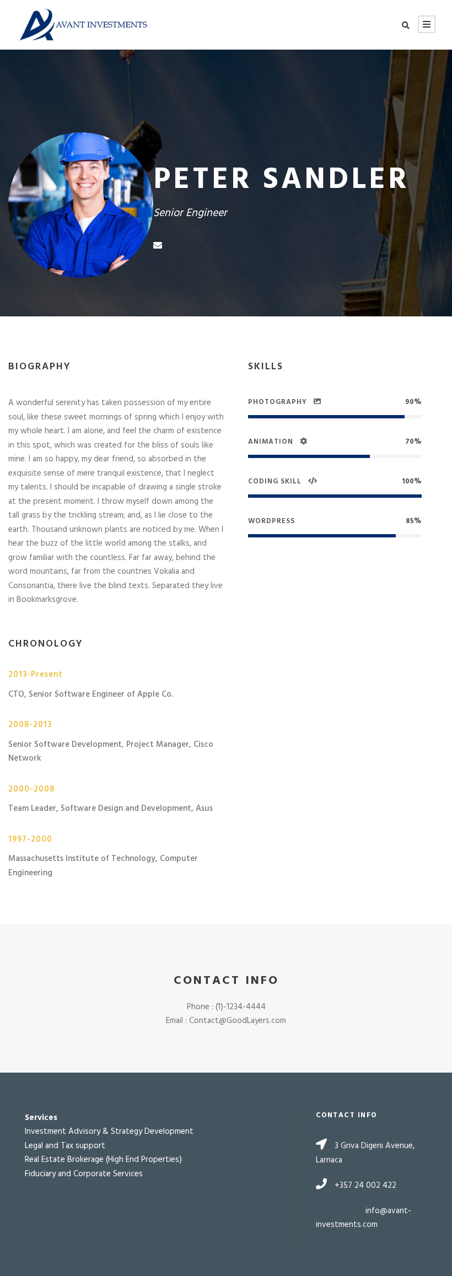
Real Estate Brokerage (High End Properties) (103, 1159)
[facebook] (177, 246)
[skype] (217, 246)
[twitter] (237, 246)
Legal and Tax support (65, 1146)
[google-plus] (197, 246)
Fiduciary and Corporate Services (84, 1174)
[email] (157, 246)
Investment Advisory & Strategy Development (109, 1131)
